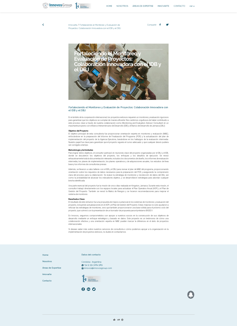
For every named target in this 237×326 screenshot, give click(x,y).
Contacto (179, 6)
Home (109, 6)
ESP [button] (191, 6)
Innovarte (163, 6)
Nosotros (122, 6)
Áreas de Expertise (142, 6)
